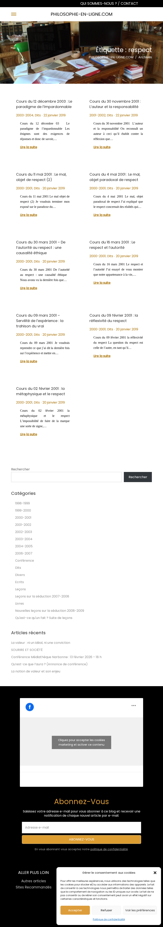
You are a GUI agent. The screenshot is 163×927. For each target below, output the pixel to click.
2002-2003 (23, 532)
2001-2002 (97, 115)
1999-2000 (23, 510)
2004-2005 (24, 546)
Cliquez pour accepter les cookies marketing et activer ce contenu (81, 742)
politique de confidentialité (109, 849)
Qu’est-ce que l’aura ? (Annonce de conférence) (49, 664)
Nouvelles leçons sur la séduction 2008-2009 (49, 610)
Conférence (24, 560)
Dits (38, 115)
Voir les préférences (140, 910)
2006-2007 (23, 553)
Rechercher (20, 469)
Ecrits (19, 582)
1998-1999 (22, 503)
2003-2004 (24, 115)
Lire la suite (28, 147)
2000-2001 (24, 188)
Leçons (20, 589)
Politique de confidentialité (109, 919)
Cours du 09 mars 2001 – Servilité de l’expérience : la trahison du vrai (39, 321)
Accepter (75, 910)
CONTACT (129, 3)
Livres (19, 603)
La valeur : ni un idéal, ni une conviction (40, 642)
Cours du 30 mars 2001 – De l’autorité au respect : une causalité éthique (40, 247)
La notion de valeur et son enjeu (35, 671)
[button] (155, 873)
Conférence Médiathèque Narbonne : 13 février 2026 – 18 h (56, 657)
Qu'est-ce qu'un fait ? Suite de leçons (43, 618)
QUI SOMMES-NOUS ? (99, 3)
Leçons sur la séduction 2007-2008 (42, 596)
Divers (20, 575)
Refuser (106, 910)
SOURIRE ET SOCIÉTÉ (27, 650)
